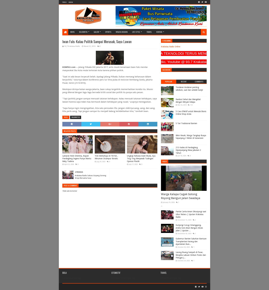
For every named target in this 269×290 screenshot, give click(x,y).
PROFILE (64, 2)
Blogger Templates (94, 287)
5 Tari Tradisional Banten (186, 123)
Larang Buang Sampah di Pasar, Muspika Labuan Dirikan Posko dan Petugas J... (191, 255)
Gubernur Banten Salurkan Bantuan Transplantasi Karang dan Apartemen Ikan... (191, 241)
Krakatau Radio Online (170, 46)
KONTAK (71, 2)
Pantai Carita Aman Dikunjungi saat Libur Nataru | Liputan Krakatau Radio (191, 214)
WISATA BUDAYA (122, 31)
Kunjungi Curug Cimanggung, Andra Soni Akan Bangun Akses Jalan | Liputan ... (189, 228)
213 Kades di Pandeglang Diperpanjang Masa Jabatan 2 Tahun (188, 150)
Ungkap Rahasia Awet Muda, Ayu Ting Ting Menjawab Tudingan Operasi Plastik (141, 158)
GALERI (96, 31)
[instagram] (206, 287)
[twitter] (202, 2)
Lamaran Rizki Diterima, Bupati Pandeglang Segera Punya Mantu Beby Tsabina (76, 158)
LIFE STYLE (136, 31)
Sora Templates (78, 287)
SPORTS (108, 31)
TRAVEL (149, 31)
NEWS (72, 31)
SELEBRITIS (83, 31)
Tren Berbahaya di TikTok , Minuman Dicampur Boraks (106, 157)
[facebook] (199, 2)
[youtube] (205, 2)
